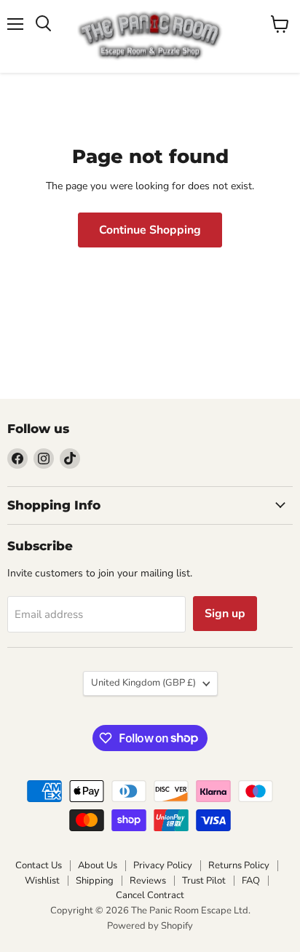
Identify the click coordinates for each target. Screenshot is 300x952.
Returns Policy (238, 865)
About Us (97, 865)
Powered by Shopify (150, 925)
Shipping (95, 880)
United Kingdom (143, 682)
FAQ (251, 880)
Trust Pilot (204, 880)
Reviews (148, 880)
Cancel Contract (150, 895)
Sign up (225, 614)
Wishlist (42, 880)
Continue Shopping (150, 230)
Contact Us (38, 865)
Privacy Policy (162, 865)
